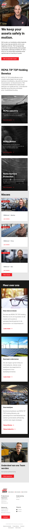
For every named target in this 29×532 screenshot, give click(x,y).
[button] (5, 517)
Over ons (18, 497)
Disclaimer (22, 526)
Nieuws (17, 499)
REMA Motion (4, 501)
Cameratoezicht (11, 527)
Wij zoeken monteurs (5, 512)
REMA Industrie (4, 499)
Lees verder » (7, 219)
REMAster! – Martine (9, 215)
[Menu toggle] (26, 3)
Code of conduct (18, 527)
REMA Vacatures (4, 502)
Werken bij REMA (4, 508)
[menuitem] (7, 526)
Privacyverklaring (16, 526)
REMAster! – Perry (9, 241)
